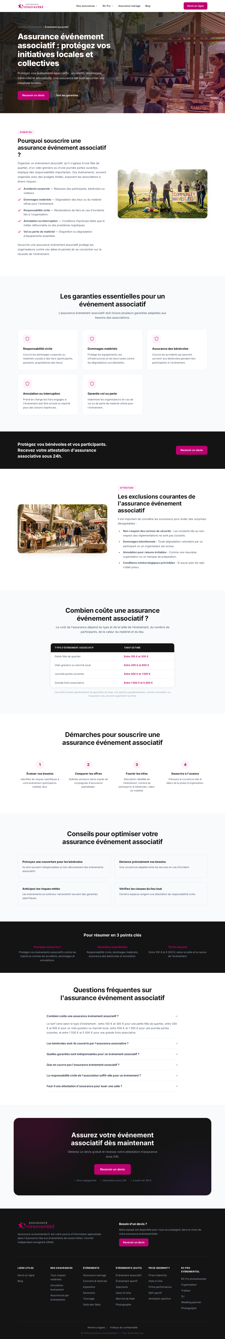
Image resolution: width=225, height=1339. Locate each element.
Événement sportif (127, 1281)
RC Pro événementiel (193, 1278)
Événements (35, 26)
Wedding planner (191, 1302)
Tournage (88, 1298)
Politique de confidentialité (124, 1327)
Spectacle (122, 1286)
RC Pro (107, 5)
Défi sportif (155, 1292)
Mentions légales (96, 1327)
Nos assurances (85, 5)
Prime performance (160, 1286)
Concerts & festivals (95, 1281)
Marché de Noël (125, 1298)
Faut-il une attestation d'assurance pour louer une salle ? (84, 1086)
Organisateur (189, 1284)
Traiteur (186, 1290)
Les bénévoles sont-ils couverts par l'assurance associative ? (87, 1043)
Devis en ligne (195, 5)
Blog (147, 5)
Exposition (89, 1286)
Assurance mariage (129, 5)
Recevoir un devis (33, 95)
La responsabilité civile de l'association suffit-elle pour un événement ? (94, 1075)
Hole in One (155, 1281)
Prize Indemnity (158, 1275)
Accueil (22, 26)
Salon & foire (123, 1292)
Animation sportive (160, 1298)
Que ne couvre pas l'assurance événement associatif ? (83, 1064)
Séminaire (89, 1292)
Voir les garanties (67, 95)
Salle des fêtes (92, 1304)
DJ (182, 1296)
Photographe (123, 1304)
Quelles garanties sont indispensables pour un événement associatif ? (93, 1054)
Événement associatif (128, 1275)
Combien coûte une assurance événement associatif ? (83, 1016)
